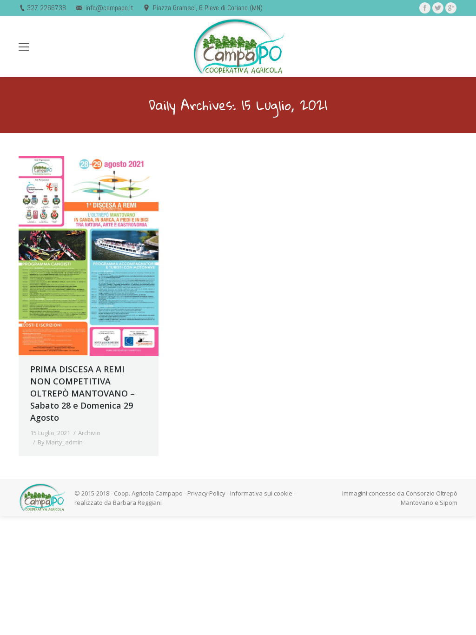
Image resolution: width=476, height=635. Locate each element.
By (60, 442)
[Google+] (450, 7)
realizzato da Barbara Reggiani (118, 502)
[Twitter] (437, 7)
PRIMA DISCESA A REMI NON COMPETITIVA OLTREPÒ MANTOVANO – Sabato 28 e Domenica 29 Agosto (82, 393)
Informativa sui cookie (261, 493)
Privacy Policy (206, 493)
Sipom (448, 502)
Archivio (89, 433)
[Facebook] (424, 7)
